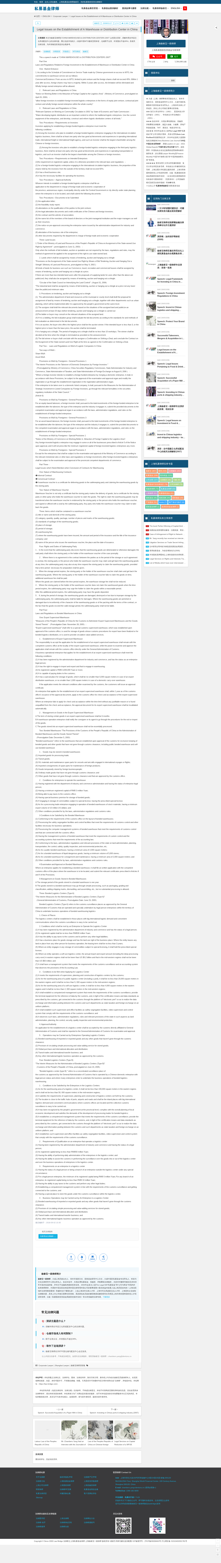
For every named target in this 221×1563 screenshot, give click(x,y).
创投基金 (151, 498)
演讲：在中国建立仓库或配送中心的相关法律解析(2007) (170, 450)
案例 (162, 471)
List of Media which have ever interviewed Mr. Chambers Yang (175, 563)
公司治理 (152, 480)
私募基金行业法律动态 (157, 484)
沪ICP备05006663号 (153, 1541)
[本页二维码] (218, 1555)
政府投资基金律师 (170, 507)
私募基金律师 (168, 489)
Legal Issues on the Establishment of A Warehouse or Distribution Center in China (87, 29)
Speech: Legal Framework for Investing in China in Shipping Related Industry (170, 280)
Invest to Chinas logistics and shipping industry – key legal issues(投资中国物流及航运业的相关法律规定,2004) (170, 436)
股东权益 (166, 475)
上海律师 (151, 493)
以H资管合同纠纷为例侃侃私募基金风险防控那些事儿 (171, 546)
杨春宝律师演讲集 (78, 1365)
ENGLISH (46, 16)
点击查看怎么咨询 (162, 1500)
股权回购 (164, 498)
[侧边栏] (137, 23)
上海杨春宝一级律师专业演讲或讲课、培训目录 (170, 407)
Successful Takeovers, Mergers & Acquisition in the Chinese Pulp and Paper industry (171, 337)
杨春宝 (97, 23)
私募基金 (152, 475)
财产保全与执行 (176, 502)
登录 (55, 1459)
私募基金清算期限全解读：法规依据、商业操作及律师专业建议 (175, 530)
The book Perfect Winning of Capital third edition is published (174, 526)
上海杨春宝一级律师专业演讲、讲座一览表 (169, 266)
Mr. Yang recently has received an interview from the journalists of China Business (183, 538)
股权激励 (177, 498)
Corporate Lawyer (60, 16)
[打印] (132, 23)
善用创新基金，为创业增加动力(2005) (165, 551)
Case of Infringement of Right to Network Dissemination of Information (178, 534)
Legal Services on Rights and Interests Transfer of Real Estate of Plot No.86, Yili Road (184, 559)
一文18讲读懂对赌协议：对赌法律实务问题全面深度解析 (170, 209)
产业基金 (151, 502)
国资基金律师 (152, 507)
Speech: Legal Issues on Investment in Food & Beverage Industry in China (170, 422)
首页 (38, 16)
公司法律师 (176, 484)
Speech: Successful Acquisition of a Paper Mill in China (171, 379)
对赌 (177, 480)
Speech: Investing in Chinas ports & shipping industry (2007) (171, 394)
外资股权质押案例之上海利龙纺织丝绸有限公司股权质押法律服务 (175, 555)
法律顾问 (165, 480)
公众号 (159, 56)
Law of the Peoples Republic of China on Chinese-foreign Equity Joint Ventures (100, 1444)
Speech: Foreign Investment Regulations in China (171, 294)
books (163, 502)
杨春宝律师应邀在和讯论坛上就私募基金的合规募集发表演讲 (170, 252)
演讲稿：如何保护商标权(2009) (168, 237)
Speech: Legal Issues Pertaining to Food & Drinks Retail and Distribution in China (170, 365)
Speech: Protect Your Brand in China (171, 322)
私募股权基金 (166, 493)
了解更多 (106, 1297)
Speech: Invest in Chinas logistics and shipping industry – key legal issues (170, 309)
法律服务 (175, 471)
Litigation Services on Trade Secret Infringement (169, 542)
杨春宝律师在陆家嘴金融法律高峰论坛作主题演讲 (170, 223)
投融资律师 (152, 489)
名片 (176, 56)
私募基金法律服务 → (48, 1236)
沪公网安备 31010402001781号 (174, 1541)
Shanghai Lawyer (62, 1365)
